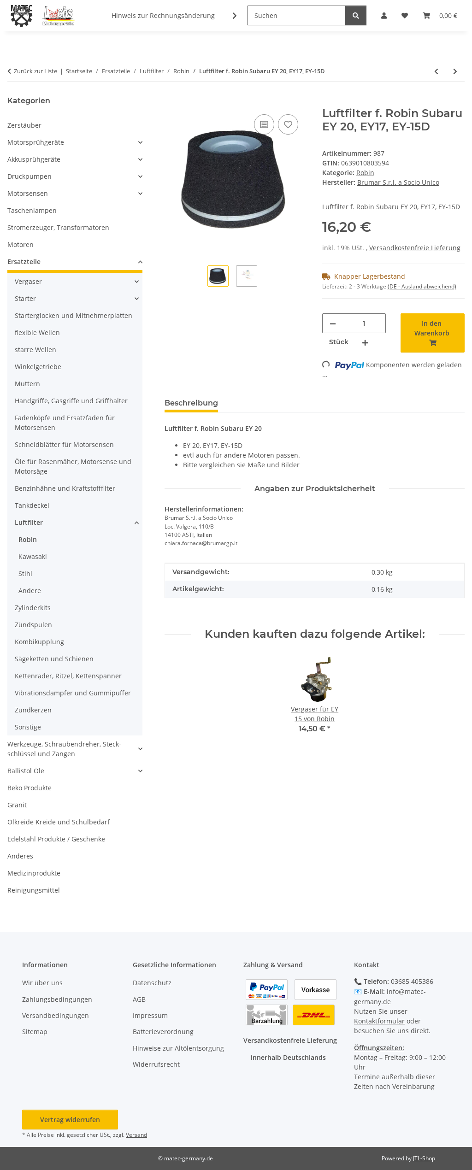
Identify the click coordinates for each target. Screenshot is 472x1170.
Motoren (20, 244)
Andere (29, 590)
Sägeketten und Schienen (54, 658)
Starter (25, 298)
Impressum (150, 1015)
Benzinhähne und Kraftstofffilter (65, 488)
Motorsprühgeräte (35, 142)
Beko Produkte (29, 787)
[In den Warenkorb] (172, 102)
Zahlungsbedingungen (57, 999)
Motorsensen (27, 193)
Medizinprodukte (33, 873)
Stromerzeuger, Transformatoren (58, 227)
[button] (229, 15)
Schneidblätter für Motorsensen (64, 444)
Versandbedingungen (55, 1015)
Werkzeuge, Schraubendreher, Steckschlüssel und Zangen (64, 749)
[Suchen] (355, 15)
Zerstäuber (24, 125)
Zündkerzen (33, 710)
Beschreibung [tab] (191, 403)
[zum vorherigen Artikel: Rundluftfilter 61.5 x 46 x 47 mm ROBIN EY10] (436, 71)
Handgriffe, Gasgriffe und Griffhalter (71, 400)
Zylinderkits (33, 607)
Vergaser (28, 281)
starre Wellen (35, 349)
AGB (139, 999)
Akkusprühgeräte (33, 159)
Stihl (25, 573)
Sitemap (34, 1031)
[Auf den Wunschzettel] (288, 124)
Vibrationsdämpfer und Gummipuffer (73, 692)
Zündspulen (33, 624)
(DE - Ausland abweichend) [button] (422, 286)
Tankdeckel (32, 505)
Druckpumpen (29, 176)
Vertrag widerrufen (70, 1119)
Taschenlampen (32, 210)
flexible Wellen (37, 332)
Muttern (27, 383)
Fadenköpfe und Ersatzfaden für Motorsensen (65, 422)
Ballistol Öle (25, 770)
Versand (136, 1135)
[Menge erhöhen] (365, 342)
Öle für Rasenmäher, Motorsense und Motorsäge (73, 466)
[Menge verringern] (333, 323)
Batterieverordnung (163, 1031)
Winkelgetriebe (38, 366)
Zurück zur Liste (35, 71)
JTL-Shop (424, 1158)
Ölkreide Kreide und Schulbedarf (58, 821)
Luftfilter (29, 522)
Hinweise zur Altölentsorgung (178, 1048)
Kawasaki (32, 556)
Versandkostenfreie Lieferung (414, 247)
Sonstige (28, 727)
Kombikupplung (39, 641)
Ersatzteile (24, 261)
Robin (365, 172)
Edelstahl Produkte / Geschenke (56, 839)
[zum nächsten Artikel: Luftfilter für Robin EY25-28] (455, 71)
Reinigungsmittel (33, 890)
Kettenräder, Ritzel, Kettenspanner (68, 675)
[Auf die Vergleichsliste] (264, 124)
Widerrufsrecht (156, 1064)
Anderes (20, 856)
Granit (17, 804)
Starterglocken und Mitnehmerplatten (73, 315)
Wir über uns (42, 982)
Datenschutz (152, 982)
